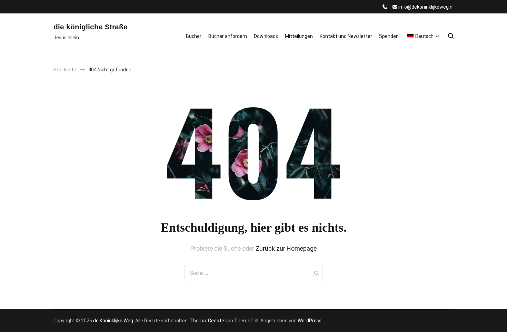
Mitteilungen (299, 36)
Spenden (389, 36)
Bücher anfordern (227, 36)
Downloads (266, 36)
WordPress (309, 320)
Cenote (216, 320)
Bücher (193, 36)
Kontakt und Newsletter (346, 36)
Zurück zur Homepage (286, 248)
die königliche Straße (90, 27)
